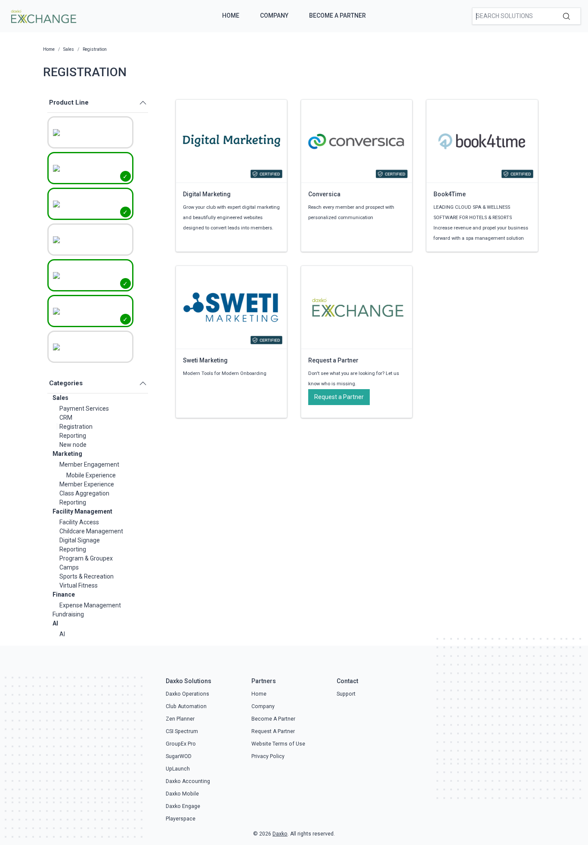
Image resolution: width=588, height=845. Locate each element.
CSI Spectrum (182, 731)
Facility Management (82, 511)
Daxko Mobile (182, 794)
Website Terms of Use (278, 744)
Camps (69, 567)
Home (230, 15)
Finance (64, 594)
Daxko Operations (187, 694)
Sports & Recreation (86, 576)
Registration (76, 426)
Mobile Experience (91, 475)
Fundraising (68, 614)
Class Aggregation (84, 493)
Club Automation (186, 706)
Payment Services (84, 408)
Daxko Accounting (188, 781)
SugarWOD (179, 756)
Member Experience (86, 484)
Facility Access (79, 522)
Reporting (72, 435)
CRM (65, 417)
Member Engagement (89, 464)
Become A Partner (337, 15)
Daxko (280, 834)
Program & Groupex (86, 558)
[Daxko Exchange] (42, 15)
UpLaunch (178, 769)
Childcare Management (91, 531)
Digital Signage (79, 540)
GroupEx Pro (181, 744)
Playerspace (180, 819)
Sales (60, 397)
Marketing (67, 453)
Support (346, 694)
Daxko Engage (183, 806)
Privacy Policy (268, 756)
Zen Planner (180, 719)
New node (73, 444)
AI (55, 623)
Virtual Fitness (78, 585)
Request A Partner (273, 731)
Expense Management (90, 605)
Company (274, 15)
